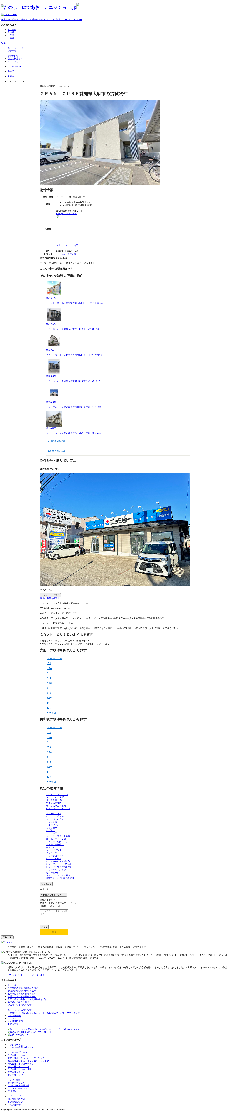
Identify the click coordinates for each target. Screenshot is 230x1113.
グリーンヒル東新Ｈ (56, 797)
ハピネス (50, 830)
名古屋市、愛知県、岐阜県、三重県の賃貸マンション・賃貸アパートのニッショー (41, 19)
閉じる (44, 927)
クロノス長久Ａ (53, 858)
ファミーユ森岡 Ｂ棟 (57, 841)
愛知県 (11, 32)
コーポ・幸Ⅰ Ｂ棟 (56, 839)
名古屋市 (12, 29)
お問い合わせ (14, 1104)
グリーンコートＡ (55, 855)
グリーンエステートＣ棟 (58, 836)
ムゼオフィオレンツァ (57, 794)
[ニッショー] (8, 942)
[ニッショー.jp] (50, 7)
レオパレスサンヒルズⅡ (58, 808)
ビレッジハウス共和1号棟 (59, 867)
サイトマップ (14, 1096)
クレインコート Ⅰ (56, 822)
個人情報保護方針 (16, 1099)
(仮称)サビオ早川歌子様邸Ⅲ (60, 878)
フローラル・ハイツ (56, 870)
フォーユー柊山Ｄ (55, 844)
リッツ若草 (51, 827)
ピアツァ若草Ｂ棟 (55, 816)
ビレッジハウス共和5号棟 (59, 864)
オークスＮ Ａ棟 (55, 800)
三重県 (11, 38)
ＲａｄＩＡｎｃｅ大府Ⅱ (58, 875)
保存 (54, 932)
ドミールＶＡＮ (53, 813)
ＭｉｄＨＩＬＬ (53, 847)
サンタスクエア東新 (56, 805)
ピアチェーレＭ (53, 872)
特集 (3, 43)
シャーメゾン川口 (55, 850)
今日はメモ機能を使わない (53, 895)
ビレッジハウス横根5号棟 (59, 861)
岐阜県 (11, 35)
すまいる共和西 (53, 803)
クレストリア (52, 853)
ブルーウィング (53, 825)
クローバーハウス (55, 819)
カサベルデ (51, 833)
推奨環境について (16, 1102)
